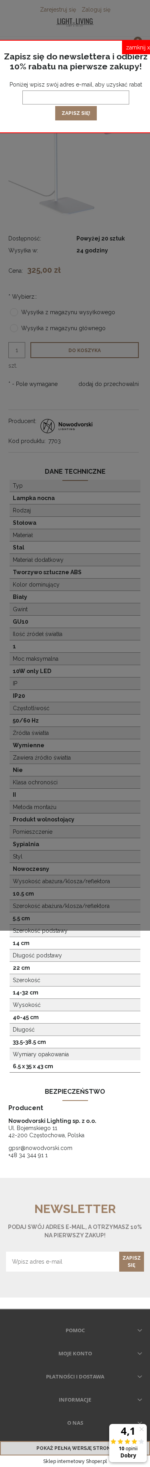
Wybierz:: (22, 296)
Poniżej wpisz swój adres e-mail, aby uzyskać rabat (76, 84)
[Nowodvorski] (67, 425)
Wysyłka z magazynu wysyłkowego (68, 312)
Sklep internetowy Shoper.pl (75, 1461)
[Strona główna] (75, 22)
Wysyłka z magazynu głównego (63, 328)
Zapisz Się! (76, 113)
